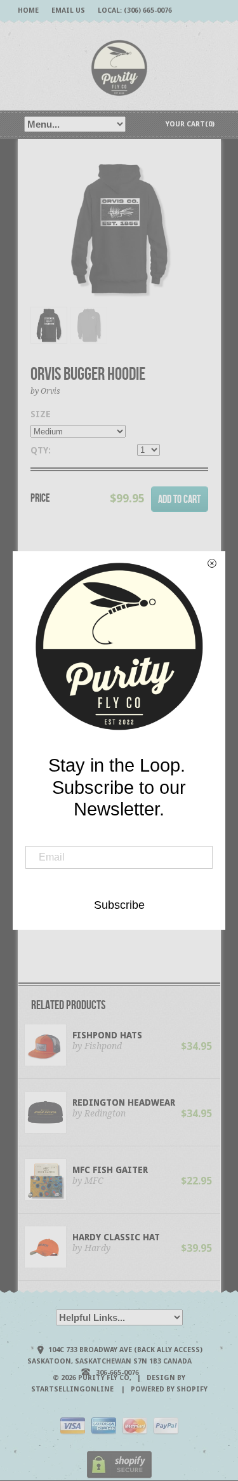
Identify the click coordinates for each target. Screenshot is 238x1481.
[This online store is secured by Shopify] (119, 1476)
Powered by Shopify (169, 1389)
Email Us (68, 10)
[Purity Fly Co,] (119, 67)
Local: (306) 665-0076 (135, 10)
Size (40, 414)
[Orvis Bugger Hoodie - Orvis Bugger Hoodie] (119, 228)
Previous (40, 241)
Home (28, 10)
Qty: (40, 450)
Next (199, 241)
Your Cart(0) (190, 124)
